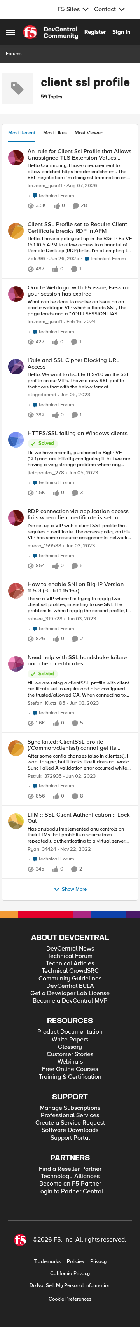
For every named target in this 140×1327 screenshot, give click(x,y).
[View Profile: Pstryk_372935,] (16, 748)
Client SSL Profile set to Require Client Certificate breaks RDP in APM (77, 227)
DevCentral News (70, 949)
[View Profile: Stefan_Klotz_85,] (16, 664)
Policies (75, 1261)
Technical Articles (70, 963)
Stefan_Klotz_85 (46, 703)
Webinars (70, 1062)
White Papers (70, 1039)
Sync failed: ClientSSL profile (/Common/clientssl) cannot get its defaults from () (72, 744)
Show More (74, 889)
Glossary (70, 1047)
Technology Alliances (70, 1176)
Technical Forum (70, 956)
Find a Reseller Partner (70, 1169)
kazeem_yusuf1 (45, 186)
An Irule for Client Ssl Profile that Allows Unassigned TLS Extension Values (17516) (79, 154)
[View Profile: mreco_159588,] (16, 518)
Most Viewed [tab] (89, 133)
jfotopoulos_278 (46, 473)
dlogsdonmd (42, 395)
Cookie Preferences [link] (70, 1299)
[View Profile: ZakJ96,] (16, 231)
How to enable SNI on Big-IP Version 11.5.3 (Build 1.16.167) (76, 587)
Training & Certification (70, 1077)
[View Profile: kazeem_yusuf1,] (16, 157)
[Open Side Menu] (10, 32)
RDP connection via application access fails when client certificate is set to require (78, 514)
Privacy (98, 1261)
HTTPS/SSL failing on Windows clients (78, 433)
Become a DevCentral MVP (70, 1001)
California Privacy (70, 1273)
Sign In (121, 31)
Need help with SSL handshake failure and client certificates (77, 660)
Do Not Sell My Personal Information (70, 1286)
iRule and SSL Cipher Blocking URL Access (73, 363)
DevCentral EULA (70, 986)
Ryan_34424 (42, 849)
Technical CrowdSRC (70, 971)
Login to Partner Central (70, 1191)
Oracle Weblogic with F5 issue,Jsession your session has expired (79, 290)
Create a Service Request (70, 1123)
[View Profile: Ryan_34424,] (16, 821)
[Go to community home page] (50, 32)
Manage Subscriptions (70, 1108)
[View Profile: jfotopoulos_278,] (16, 440)
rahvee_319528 (45, 619)
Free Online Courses (70, 1069)
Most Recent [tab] (21, 133)
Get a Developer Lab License (70, 993)
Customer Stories (70, 1054)
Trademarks (47, 1261)
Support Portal (70, 1138)
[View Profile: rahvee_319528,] (16, 591)
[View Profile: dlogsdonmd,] (16, 366)
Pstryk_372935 (45, 776)
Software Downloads (70, 1130)
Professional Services (70, 1115)
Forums (14, 54)
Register (95, 31)
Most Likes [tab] (55, 133)
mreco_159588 (44, 546)
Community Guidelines (70, 978)
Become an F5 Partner (70, 1184)
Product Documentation (70, 1032)
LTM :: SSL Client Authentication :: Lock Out (79, 818)
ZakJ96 (36, 259)
